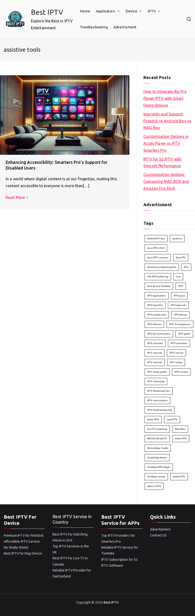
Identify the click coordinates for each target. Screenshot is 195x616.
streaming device (157, 457)
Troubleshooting (94, 27)
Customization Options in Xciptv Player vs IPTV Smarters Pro (166, 143)
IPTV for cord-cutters (159, 333)
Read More (15, 197)
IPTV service (176, 352)
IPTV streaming (156, 381)
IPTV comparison (156, 314)
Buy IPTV (181, 257)
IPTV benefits (155, 305)
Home (85, 11)
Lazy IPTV (172, 419)
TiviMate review (156, 476)
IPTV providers (179, 343)
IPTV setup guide (157, 372)
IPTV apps (179, 295)
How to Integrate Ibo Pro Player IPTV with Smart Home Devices (165, 98)
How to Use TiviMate (159, 286)
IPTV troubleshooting (159, 410)
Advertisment (125, 27)
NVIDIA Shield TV (157, 438)
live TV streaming (157, 429)
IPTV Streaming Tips (158, 391)
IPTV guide (184, 333)
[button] (117, 11)
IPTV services (154, 362)
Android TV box (156, 238)
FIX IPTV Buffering (157, 276)
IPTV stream (181, 372)
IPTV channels (178, 305)
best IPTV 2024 (156, 248)
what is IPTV (154, 486)
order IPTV (181, 438)
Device (131, 11)
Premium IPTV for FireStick (24, 535)
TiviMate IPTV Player (158, 467)
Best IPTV (47, 12)
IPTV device (180, 314)
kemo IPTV (153, 419)
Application (105, 11)
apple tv (177, 238)
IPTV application (156, 295)
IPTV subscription (157, 400)
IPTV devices (154, 324)
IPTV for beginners (180, 324)
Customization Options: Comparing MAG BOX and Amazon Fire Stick (166, 181)
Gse (178, 276)
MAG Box (180, 429)
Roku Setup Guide (157, 448)
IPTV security (154, 352)
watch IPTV (179, 476)
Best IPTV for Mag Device (23, 553)
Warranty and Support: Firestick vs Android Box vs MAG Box (167, 121)
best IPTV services (157, 257)
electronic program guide (161, 267)
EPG (186, 267)
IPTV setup (176, 362)
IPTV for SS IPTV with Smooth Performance (162, 162)
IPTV (152, 11)
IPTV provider (155, 343)
